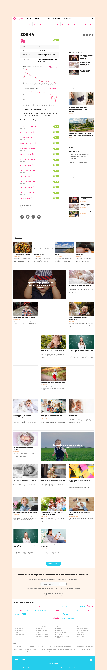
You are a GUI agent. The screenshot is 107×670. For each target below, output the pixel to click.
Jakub (26, 610)
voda (30, 652)
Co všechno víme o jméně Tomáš (85, 71)
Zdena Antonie (26, 171)
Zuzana (28, 615)
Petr (65, 614)
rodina (67, 649)
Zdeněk (64, 607)
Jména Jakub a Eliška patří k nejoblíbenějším (22, 416)
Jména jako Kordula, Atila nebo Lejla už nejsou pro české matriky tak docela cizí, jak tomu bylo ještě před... (81, 325)
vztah (40, 652)
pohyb (34, 649)
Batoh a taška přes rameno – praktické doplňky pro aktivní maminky (78, 109)
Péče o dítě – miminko (82, 630)
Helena (85, 615)
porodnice (56, 649)
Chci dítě (32, 18)
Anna (21, 611)
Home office (79, 254)
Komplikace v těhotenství (42, 636)
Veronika (90, 615)
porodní (61, 649)
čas (54, 652)
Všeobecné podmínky (49, 660)
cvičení (28, 646)
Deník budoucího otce (73, 516)
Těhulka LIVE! (22, 652)
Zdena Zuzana (26, 187)
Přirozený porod (60, 630)
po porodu (44, 649)
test (80, 649)
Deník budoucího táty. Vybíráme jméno (79, 513)
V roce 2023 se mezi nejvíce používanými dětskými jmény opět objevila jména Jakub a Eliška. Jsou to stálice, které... (25, 422)
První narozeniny (39, 254)
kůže (55, 646)
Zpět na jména (25, 205)
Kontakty (34, 660)
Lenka (55, 615)
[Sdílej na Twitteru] (87, 35)
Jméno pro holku (19, 630)
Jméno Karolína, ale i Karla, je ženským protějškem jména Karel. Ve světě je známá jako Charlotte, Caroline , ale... (53, 356)
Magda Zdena (26, 154)
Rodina (66, 18)
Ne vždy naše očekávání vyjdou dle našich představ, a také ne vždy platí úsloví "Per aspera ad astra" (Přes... (63, 260)
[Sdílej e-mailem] (93, 35)
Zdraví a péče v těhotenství (42, 634)
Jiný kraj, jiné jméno (86, 212)
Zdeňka (50, 615)
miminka (80, 647)
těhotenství (87, 649)
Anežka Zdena (26, 132)
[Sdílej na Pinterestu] (90, 35)
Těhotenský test (39, 628)
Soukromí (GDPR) (77, 660)
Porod (44, 18)
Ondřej (43, 615)
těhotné (15, 652)
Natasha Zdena (27, 160)
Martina (51, 606)
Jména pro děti (40, 287)
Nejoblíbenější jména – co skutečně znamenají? (86, 57)
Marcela (47, 615)
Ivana (36, 615)
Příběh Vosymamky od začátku (22, 254)
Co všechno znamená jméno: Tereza (53, 480)
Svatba (57, 254)
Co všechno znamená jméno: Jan (67, 446)
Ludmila (71, 610)
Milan (49, 618)
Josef (36, 610)
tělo (27, 652)
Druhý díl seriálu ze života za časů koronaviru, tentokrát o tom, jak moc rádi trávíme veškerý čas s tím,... (84, 260)
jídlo (47, 646)
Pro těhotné (38, 638)
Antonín (39, 615)
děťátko (37, 646)
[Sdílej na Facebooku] (84, 35)
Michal (80, 615)
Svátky (16, 632)
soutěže (77, 649)
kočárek (51, 646)
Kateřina (41, 607)
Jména (27, 18)
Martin (82, 606)
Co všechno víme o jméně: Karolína (52, 350)
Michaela (30, 618)
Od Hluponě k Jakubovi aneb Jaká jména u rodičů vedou (52, 513)
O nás (40, 660)
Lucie (71, 615)
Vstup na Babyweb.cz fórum (80, 162)
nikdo (21, 649)
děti (32, 646)
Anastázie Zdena (27, 127)
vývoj (43, 652)
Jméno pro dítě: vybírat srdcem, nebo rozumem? (81, 351)
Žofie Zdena (25, 198)
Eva (32, 615)
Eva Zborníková (37, 256)
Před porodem (60, 626)
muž (19, 649)
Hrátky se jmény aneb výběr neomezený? (78, 318)
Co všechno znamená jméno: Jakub (25, 512)
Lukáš (75, 615)
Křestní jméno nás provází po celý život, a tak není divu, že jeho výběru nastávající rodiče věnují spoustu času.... (53, 520)
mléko (15, 649)
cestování (24, 646)
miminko (88, 646)
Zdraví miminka (81, 632)
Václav (62, 611)
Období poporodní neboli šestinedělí (63, 637)
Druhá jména (73, 415)
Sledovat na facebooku (54, 593)
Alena (59, 615)
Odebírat (62, 584)
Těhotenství (38, 18)
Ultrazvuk (38, 632)
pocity (31, 649)
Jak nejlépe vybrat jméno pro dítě (24, 480)
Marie (55, 618)
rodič (70, 649)
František (50, 610)
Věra (89, 610)
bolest (14, 646)
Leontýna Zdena (27, 143)
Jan (76, 610)
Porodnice (59, 628)
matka (74, 646)
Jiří (24, 614)
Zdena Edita (25, 176)
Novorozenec (80, 626)
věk (46, 652)
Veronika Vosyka (17, 256)
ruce (74, 649)
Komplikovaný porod (62, 632)
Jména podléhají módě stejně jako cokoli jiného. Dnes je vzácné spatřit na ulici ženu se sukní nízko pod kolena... (52, 388)
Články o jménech (19, 634)
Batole (54, 18)
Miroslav (43, 611)
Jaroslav (71, 618)
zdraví (50, 652)
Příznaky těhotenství (41, 626)
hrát (45, 646)
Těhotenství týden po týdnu (42, 630)
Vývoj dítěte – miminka (82, 628)
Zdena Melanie (26, 182)
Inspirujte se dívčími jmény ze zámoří (23, 448)
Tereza (85, 610)
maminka (60, 647)
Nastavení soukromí (53, 663)
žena (57, 652)
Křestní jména (18, 626)
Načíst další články (54, 563)
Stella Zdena (26, 165)
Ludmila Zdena (26, 149)
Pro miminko (80, 636)
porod (50, 649)
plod (28, 649)
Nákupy (71, 18)
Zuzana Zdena (26, 193)
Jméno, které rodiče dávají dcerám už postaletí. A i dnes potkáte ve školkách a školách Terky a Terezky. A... (53, 486)
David (42, 618)
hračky (41, 646)
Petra (70, 607)
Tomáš (17, 615)
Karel (34, 618)
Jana (90, 606)
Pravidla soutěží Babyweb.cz (64, 660)
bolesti (19, 646)
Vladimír (26, 606)
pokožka (38, 649)
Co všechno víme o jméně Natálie (85, 63)
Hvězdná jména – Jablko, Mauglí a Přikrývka (79, 481)
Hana (57, 611)
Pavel (63, 618)
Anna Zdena (25, 138)
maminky (67, 647)
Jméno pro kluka (19, 628)
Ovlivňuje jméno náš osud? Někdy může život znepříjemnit (52, 416)
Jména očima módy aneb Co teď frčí (53, 383)
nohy (25, 649)
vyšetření (35, 652)
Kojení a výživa (80, 634)
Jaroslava (47, 606)
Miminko (49, 18)
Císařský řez (59, 634)
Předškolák (60, 18)
